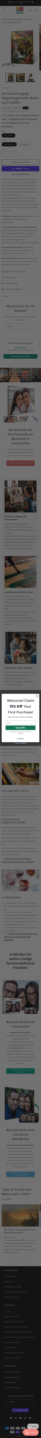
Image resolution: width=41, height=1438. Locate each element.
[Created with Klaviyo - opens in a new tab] (20, 743)
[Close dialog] (37, 695)
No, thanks (20, 738)
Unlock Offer (20, 728)
